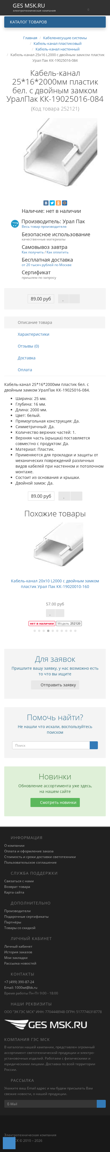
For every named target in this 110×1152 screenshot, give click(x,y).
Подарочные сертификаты (26, 916)
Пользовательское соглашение (30, 862)
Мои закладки (16, 957)
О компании (14, 845)
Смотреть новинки (57, 802)
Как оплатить (58, 252)
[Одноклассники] (58, 202)
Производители (17, 910)
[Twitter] (52, 202)
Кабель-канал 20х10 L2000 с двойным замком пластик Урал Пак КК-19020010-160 (55, 583)
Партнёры (12, 922)
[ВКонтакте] (46, 202)
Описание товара (34, 322)
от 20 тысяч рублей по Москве (47, 264)
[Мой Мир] (64, 202)
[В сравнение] (74, 298)
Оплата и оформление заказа (29, 851)
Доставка (26, 358)
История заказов (18, 952)
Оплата (24, 369)
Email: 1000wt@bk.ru (20, 987)
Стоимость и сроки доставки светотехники (40, 856)
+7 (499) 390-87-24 (19, 981)
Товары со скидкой (20, 927)
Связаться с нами (19, 881)
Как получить (33, 252)
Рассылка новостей (20, 963)
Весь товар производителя (44, 226)
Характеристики (33, 334)
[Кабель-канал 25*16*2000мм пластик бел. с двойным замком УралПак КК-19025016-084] (55, 160)
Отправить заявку (57, 684)
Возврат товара (17, 886)
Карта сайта (14, 892)
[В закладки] (63, 298)
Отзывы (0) (28, 346)
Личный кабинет (18, 946)
